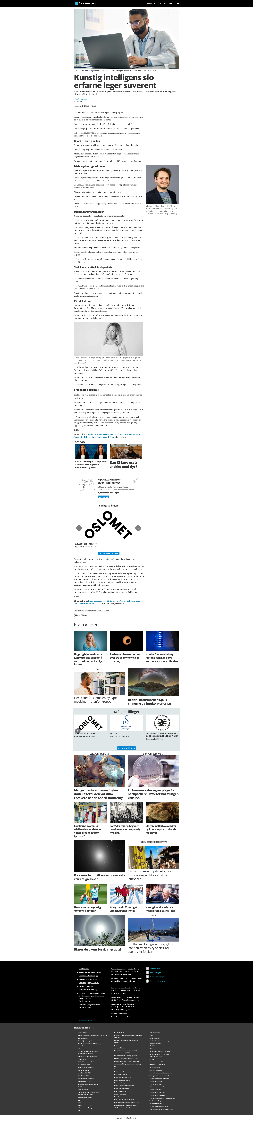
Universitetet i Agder (156, 1081)
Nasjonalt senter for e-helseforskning (126, 1058)
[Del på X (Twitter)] (79, 615)
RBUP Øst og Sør (155, 1038)
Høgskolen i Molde (84, 1070)
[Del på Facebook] (75, 615)
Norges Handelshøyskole (122, 1080)
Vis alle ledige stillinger (109, 553)
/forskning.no (155, 973)
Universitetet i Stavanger (157, 1092)
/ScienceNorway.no (157, 981)
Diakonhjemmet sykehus (86, 1041)
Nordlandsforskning (120, 1074)
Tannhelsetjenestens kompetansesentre (162, 1073)
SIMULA (152, 1046)
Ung (156, 3)
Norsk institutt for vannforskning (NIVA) (127, 1105)
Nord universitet (119, 1072)
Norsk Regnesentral (120, 1094)
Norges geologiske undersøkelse (124, 1085)
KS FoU (80, 1087)
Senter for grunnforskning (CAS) (160, 1051)
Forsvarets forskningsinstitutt (87, 1056)
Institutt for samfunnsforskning (88, 1084)
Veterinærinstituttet (156, 1103)
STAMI (152, 1059)
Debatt (149, 3)
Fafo (79, 1048)
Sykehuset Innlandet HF (157, 1070)
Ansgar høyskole (83, 1032)
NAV (79, 1100)
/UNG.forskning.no (157, 977)
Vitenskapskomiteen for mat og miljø (161, 1109)
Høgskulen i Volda (83, 1076)
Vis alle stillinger (126, 748)
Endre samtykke (85, 1020)
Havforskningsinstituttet (86, 1067)
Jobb (170, 3)
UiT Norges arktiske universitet (159, 1078)
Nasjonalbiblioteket (120, 1048)
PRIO (151, 1035)
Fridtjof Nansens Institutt (86, 1062)
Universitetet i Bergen (156, 1084)
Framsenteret (82, 1059)
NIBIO (80, 1103)
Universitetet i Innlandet (157, 1087)
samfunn (79, 611)
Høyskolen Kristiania (84, 1081)
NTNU (116, 1045)
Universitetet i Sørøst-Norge (158, 1095)
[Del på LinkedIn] (82, 615)
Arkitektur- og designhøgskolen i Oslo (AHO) (92, 1035)
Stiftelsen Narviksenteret (157, 1064)
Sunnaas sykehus (155, 1067)
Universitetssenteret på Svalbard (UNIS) (162, 1098)
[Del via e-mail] (86, 615)
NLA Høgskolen (119, 1032)
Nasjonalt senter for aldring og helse (125, 1055)
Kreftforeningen (83, 1089)
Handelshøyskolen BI (84, 1064)
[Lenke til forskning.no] (108, 2)
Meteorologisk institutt (85, 1097)
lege (107, 611)
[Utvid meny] (177, 3)
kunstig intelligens (93, 611)
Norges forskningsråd (121, 1083)
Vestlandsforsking (155, 1101)
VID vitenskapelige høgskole (159, 1106)
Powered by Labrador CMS (126, 1118)
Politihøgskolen (155, 1032)
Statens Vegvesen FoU (156, 1062)
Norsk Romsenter (119, 1097)
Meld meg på (103, 497)
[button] (79, 528)
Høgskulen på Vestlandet (86, 1078)
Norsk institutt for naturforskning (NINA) (127, 1102)
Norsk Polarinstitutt (120, 1091)
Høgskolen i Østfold (84, 1073)
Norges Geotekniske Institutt (123, 1077)
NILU (79, 1110)
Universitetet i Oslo (156, 1089)
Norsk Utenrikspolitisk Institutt (124, 1099)
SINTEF (152, 1048)
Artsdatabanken (83, 1038)
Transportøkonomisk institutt (159, 1076)
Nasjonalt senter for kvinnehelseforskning (127, 1061)
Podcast (163, 3)
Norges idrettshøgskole (121, 1088)
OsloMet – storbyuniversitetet (123, 1108)
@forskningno (156, 968)
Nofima (116, 1069)
